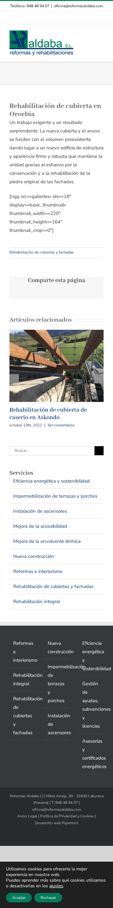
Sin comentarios (61, 425)
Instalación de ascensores (40, 511)
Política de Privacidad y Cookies (67, 816)
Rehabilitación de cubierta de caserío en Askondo (48, 413)
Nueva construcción (33, 556)
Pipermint (70, 822)
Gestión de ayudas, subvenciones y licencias (91, 705)
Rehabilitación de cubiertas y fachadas (41, 252)
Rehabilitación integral (36, 601)
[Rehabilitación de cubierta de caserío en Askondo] (56, 333)
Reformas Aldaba (24, 796)
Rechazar (48, 897)
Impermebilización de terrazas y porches (55, 496)
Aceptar (18, 897)
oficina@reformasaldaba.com (78, 5)
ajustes (56, 886)
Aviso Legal (27, 816)
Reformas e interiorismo (37, 571)
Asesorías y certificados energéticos (91, 754)
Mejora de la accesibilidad (40, 526)
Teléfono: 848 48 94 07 (29, 5)
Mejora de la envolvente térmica (47, 541)
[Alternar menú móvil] (101, 33)
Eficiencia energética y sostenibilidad (51, 481)
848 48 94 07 (66, 802)
